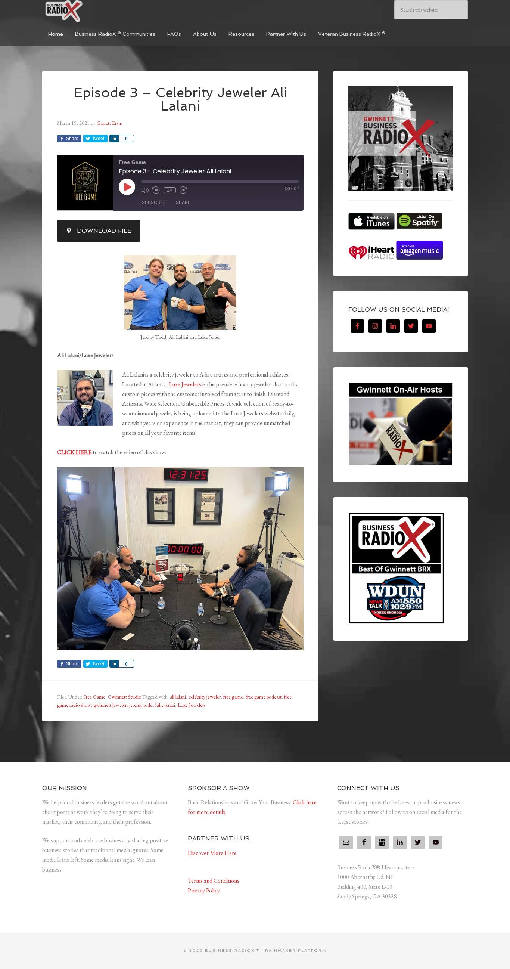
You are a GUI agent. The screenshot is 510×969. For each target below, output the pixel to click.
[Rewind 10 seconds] (156, 190)
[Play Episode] (127, 187)
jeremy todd (141, 705)
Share (183, 202)
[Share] (113, 138)
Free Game (94, 696)
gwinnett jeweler (110, 705)
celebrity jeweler (205, 696)
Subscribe (154, 202)
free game (233, 696)
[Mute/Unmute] (145, 190)
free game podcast (264, 696)
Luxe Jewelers (185, 384)
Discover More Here (212, 853)
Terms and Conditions (213, 881)
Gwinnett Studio (124, 696)
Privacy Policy (204, 890)
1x (169, 190)
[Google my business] (382, 842)
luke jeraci (165, 705)
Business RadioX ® (98, 11)
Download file (104, 230)
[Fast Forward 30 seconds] (183, 190)
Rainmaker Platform (296, 950)
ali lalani (178, 696)
